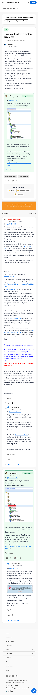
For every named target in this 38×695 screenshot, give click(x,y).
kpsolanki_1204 (12, 44)
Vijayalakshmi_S (14, 96)
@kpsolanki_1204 (12, 100)
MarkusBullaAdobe (13, 219)
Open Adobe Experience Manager (18, 21)
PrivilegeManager (15, 318)
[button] (9, 41)
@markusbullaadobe (15, 412)
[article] (19, 311)
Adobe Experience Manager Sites (10, 8)
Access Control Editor (21, 435)
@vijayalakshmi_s (11, 289)
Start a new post (17, 206)
